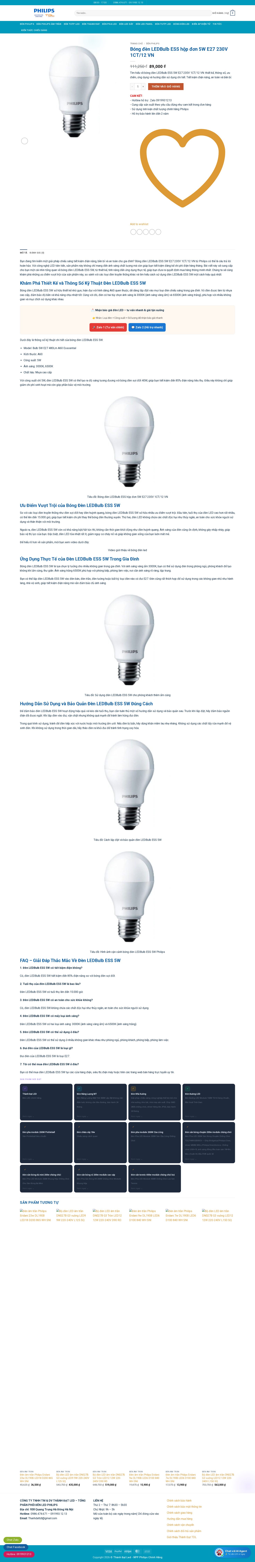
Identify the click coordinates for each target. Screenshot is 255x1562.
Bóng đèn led (181, 24)
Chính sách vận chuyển (180, 1525)
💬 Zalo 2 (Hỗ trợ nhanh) (147, 327)
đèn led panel (144, 24)
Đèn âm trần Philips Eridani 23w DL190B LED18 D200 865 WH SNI (36, 1478)
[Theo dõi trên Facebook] (149, 2)
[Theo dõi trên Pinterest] (160, 2)
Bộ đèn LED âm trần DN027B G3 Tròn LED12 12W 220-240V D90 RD (109, 1478)
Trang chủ (136, 43)
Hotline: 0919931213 (19, 1554)
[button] (223, 13)
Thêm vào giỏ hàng (166, 86)
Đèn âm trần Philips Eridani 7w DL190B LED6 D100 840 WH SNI (181, 1478)
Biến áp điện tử (201, 24)
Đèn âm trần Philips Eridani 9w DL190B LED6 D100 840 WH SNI (144, 1478)
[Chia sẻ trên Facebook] (133, 232)
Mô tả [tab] (23, 252)
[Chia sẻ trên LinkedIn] (158, 232)
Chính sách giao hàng (179, 1512)
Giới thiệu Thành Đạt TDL (182, 1537)
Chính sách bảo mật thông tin (184, 1506)
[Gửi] (209, 13)
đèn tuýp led (72, 24)
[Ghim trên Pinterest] (152, 232)
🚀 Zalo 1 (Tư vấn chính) (108, 327)
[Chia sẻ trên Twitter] (139, 232)
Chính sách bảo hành (179, 1500)
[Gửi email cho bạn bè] (146, 232)
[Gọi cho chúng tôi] (156, 2)
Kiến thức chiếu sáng (34, 30)
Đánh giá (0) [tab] (37, 252)
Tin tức (217, 24)
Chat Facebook (16, 1547)
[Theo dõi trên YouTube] (163, 2)
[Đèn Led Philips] (44, 13)
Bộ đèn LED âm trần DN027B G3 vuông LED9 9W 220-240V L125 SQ (72, 1478)
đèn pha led (109, 24)
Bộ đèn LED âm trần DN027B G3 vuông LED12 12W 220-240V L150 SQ (218, 1478)
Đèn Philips (27, 24)
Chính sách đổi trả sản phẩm (184, 1531)
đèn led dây (126, 24)
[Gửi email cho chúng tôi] (153, 2)
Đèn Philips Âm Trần (48, 24)
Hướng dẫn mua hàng (179, 1518)
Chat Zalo (13, 1539)
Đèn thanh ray (91, 24)
